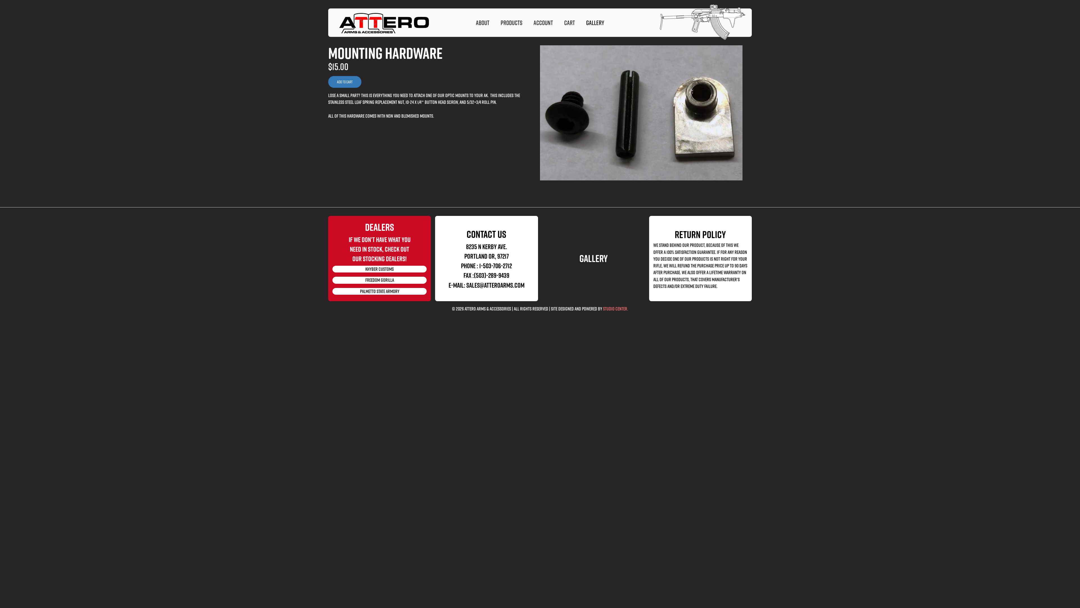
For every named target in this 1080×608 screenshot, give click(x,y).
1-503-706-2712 (495, 266)
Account (543, 22)
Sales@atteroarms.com (495, 285)
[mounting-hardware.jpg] (646, 112)
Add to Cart (345, 81)
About (482, 22)
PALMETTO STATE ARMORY (379, 291)
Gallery (593, 258)
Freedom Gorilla (379, 280)
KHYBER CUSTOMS (379, 269)
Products (511, 22)
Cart (569, 22)
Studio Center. (615, 308)
